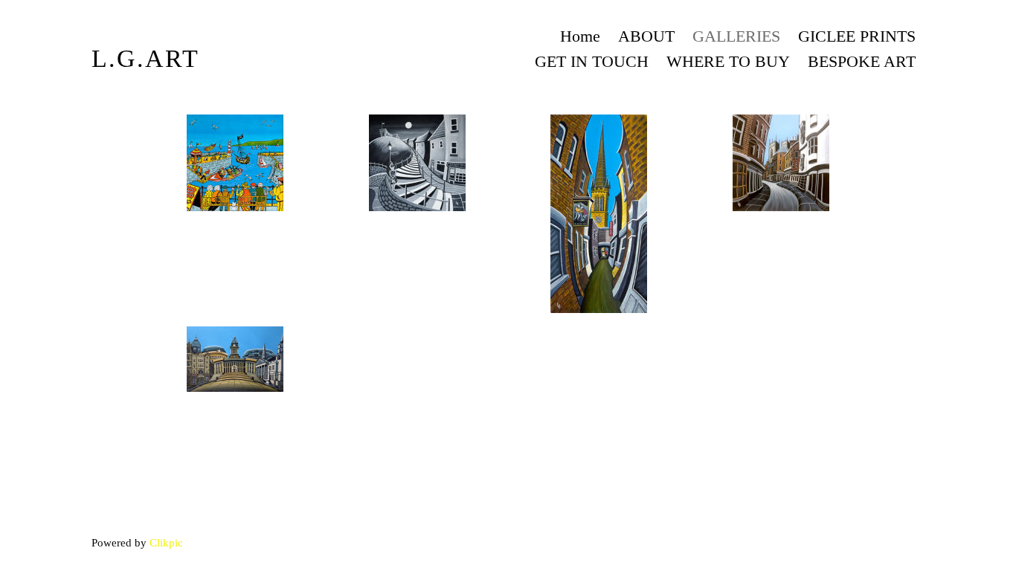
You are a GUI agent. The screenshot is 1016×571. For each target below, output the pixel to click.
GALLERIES (736, 36)
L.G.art (145, 58)
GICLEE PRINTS (857, 36)
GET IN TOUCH (592, 61)
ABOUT (646, 36)
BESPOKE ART (862, 61)
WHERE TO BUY (728, 61)
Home (580, 36)
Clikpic (166, 542)
